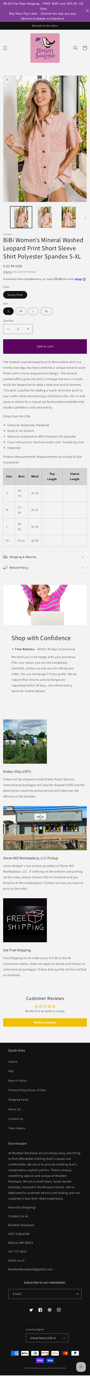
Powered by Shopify (57, 1368)
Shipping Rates (18, 1099)
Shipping (7, 271)
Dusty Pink (15, 295)
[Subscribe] (76, 1294)
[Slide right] (85, 218)
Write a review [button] (45, 1022)
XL (46, 311)
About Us (14, 1109)
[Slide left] (4, 218)
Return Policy (17, 1080)
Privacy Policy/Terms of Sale (27, 1090)
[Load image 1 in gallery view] (21, 217)
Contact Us (15, 1119)
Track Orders (16, 1128)
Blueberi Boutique (39, 1368)
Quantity (8, 320)
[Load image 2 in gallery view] (45, 217)
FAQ (11, 1071)
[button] (5, 48)
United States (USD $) (43, 1338)
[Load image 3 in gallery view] (69, 217)
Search (13, 1062)
